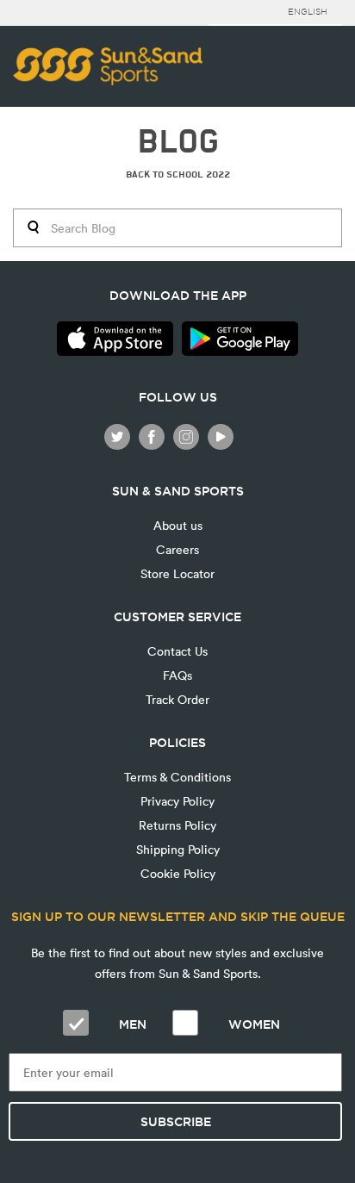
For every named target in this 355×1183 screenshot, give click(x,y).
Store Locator (177, 573)
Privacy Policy (177, 801)
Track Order (177, 699)
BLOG (178, 141)
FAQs (177, 675)
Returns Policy (177, 825)
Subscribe (175, 1122)
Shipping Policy (178, 849)
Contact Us (177, 651)
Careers (177, 549)
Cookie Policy (177, 873)
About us (177, 525)
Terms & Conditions (177, 777)
